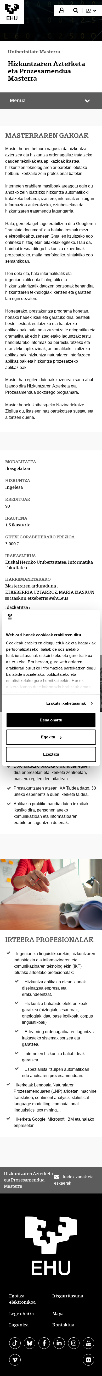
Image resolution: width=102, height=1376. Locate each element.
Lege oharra (21, 1313)
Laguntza (19, 1324)
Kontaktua (63, 1324)
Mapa (58, 1313)
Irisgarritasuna (67, 1295)
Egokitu (48, 737)
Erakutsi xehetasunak (66, 703)
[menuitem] (92, 10)
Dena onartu (51, 720)
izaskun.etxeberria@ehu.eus (39, 598)
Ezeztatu (51, 754)
